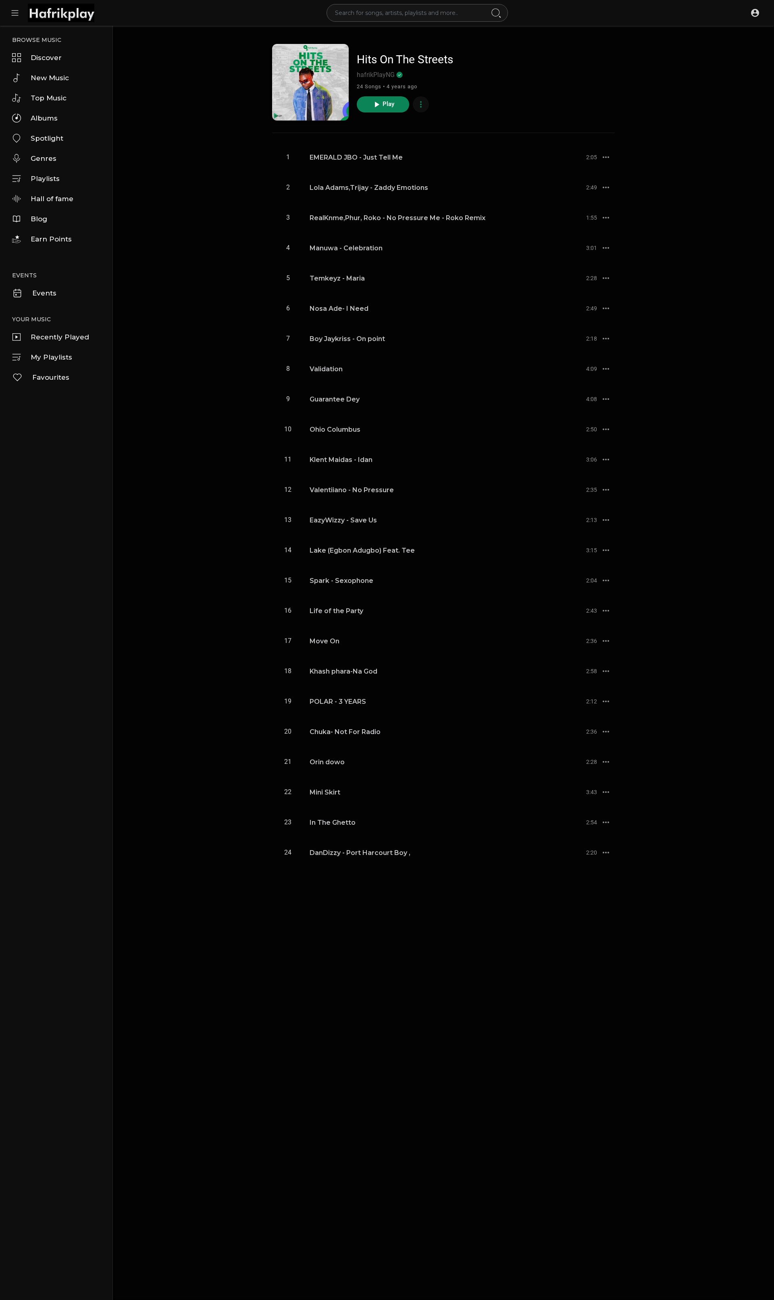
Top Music (49, 98)
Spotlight (47, 138)
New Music (50, 78)
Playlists (45, 179)
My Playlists (51, 357)
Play (389, 104)
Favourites (50, 377)
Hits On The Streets (405, 59)
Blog (39, 219)
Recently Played (60, 337)
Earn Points (51, 239)
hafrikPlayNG (376, 75)
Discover (46, 58)
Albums (44, 118)
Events (44, 293)
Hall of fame (52, 199)
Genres (43, 158)
